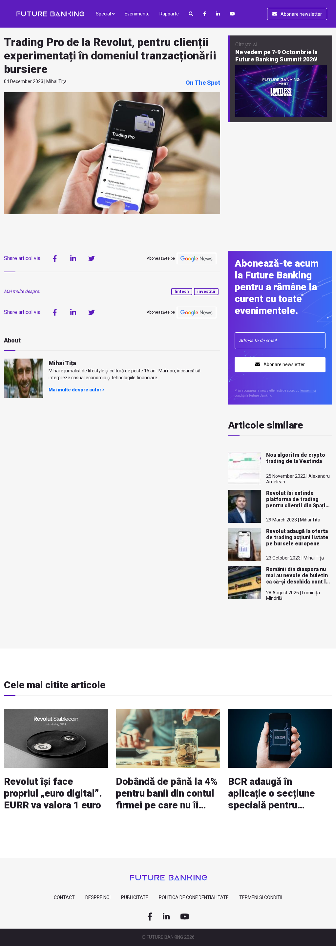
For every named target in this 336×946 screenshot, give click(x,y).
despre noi (98, 897)
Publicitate (134, 897)
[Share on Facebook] (54, 258)
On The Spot (203, 82)
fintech (182, 291)
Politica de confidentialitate (194, 897)
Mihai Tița (62, 363)
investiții (206, 291)
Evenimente (137, 13)
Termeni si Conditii (260, 897)
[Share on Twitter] (91, 258)
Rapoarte (169, 13)
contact (64, 897)
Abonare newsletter (301, 14)
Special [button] (104, 13)
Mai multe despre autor (75, 389)
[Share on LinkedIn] (73, 258)
